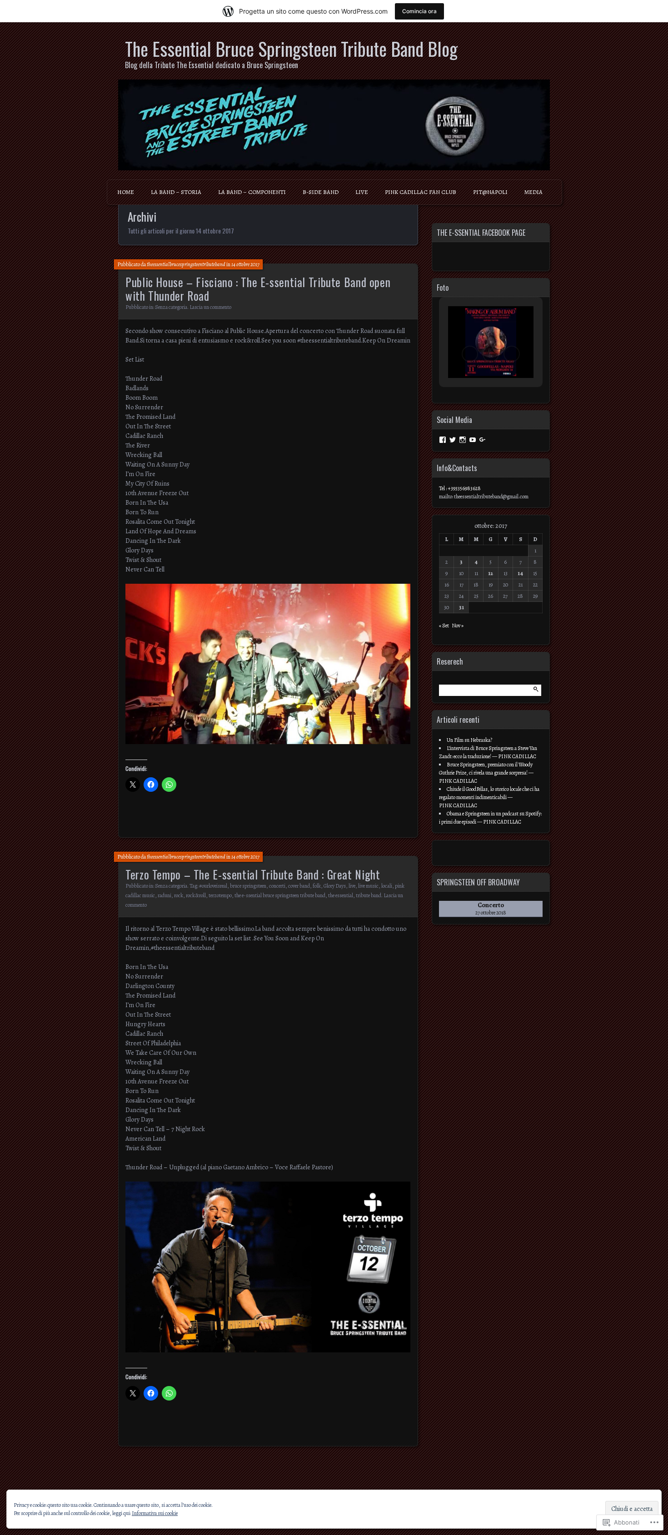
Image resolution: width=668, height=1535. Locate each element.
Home (125, 192)
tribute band (368, 895)
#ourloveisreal (213, 885)
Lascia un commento (210, 307)
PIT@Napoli (490, 192)
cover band (299, 885)
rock (178, 895)
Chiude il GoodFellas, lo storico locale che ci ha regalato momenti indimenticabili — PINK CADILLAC (489, 797)
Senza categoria (171, 307)
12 (490, 573)
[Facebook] (442, 439)
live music (368, 885)
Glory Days (335, 885)
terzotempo (220, 895)
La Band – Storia (176, 192)
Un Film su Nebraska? (469, 740)
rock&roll (196, 895)
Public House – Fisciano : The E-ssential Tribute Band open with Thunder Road (257, 288)
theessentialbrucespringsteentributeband (186, 264)
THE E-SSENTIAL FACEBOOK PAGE (481, 232)
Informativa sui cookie (155, 1513)
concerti (277, 885)
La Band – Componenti (252, 192)
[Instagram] (462, 439)
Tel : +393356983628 (460, 488)
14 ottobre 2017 (245, 264)
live (352, 885)
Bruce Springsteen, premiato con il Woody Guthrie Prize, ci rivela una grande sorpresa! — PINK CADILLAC (486, 773)
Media (533, 192)
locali (386, 885)
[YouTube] (472, 439)
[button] (470, 354)
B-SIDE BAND (321, 192)
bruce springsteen (248, 885)
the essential (340, 895)
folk (317, 885)
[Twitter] (452, 439)
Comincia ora (419, 11)
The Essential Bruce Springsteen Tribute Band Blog (291, 49)
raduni (164, 895)
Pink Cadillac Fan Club (420, 192)
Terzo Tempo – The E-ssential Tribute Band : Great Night (252, 874)
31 (461, 607)
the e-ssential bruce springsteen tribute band (279, 895)
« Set (444, 625)
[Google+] (482, 439)
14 (520, 573)
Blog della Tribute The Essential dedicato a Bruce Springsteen (211, 65)
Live (361, 192)
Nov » (458, 625)
